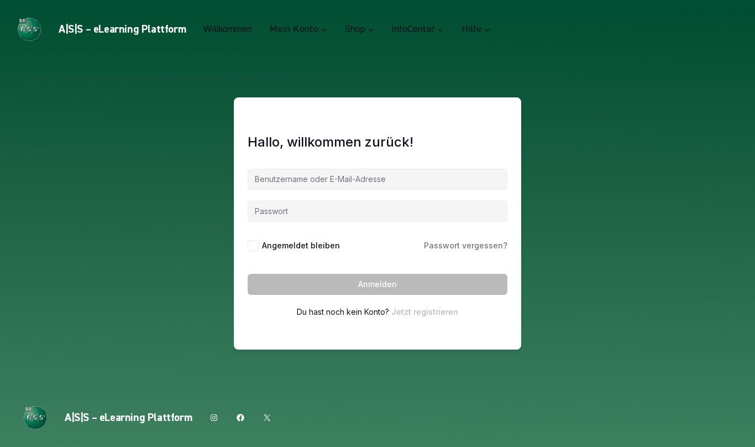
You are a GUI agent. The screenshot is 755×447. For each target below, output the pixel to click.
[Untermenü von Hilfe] (487, 30)
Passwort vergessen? (465, 245)
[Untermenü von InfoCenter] (441, 30)
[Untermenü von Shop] (371, 30)
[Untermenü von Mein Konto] (324, 30)
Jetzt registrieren (424, 311)
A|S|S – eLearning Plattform (122, 29)
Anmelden (377, 284)
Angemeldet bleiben (301, 245)
